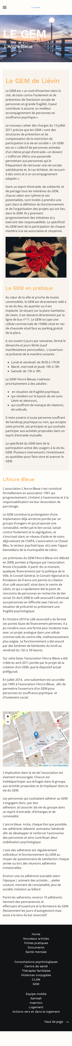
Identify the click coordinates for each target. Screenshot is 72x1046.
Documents (36, 947)
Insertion (36, 1002)
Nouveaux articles (36, 938)
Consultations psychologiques (36, 962)
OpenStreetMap (60, 765)
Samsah (36, 998)
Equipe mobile (36, 994)
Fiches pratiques (36, 943)
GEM (36, 984)
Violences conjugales (36, 975)
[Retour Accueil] (36, 7)
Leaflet (45, 765)
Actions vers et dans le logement (36, 1011)
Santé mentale (36, 952)
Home (36, 934)
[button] (4, 7)
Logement (36, 1007)
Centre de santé (36, 966)
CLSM (36, 979)
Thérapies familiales (36, 970)
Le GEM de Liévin (33, 81)
